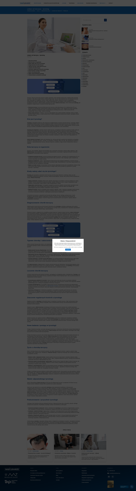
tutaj (81, 247)
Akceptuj (68, 249)
